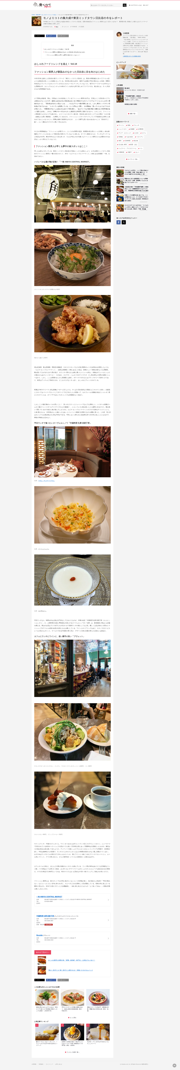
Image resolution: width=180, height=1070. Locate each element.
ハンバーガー (123, 129)
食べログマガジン (42, 5)
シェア (50, 35)
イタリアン (140, 137)
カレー (137, 152)
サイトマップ (49, 1064)
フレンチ (136, 125)
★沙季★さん (42, 611)
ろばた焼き (129, 137)
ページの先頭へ (174, 1065)
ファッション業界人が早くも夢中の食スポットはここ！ (63, 55)
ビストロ (66, 26)
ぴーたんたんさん (43, 549)
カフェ (144, 133)
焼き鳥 (136, 140)
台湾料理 (140, 129)
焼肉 (129, 125)
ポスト (38, 35)
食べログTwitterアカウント (124, 222)
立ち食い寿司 (123, 144)
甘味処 (121, 137)
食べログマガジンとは (135, 5)
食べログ (145, 5)
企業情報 (34, 1064)
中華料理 (74, 26)
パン (141, 148)
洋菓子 (130, 152)
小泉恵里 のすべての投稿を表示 (132, 56)
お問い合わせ (58, 1064)
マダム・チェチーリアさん (46, 480)
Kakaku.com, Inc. (126, 1064)
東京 (57, 27)
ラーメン (121, 125)
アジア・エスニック (125, 133)
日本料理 (127, 140)
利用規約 (41, 1064)
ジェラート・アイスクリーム (127, 148)
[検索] (124, 5)
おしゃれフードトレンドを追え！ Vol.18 (56, 49)
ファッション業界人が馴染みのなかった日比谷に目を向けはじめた (64, 52)
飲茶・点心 (133, 144)
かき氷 (136, 133)
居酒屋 (82, 26)
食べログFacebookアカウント (118, 222)
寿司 (120, 140)
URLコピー (63, 35)
